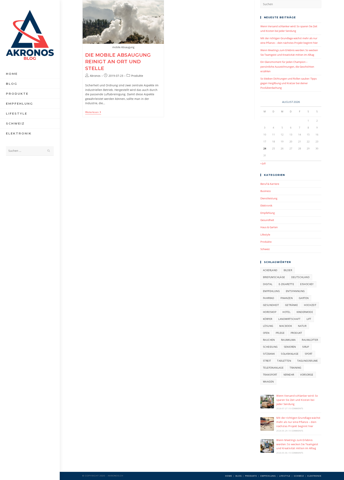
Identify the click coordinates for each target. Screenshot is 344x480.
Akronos (95, 76)
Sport (309, 353)
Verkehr (288, 374)
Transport (270, 374)
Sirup (305, 347)
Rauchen (269, 340)
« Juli (263, 163)
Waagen (268, 381)
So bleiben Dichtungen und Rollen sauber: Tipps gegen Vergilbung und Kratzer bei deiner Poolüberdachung (288, 83)
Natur (302, 326)
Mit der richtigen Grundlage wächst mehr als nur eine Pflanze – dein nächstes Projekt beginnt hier (298, 422)
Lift (309, 319)
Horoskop (269, 312)
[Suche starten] (49, 151)
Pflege (280, 333)
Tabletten (284, 360)
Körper (267, 319)
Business (265, 191)
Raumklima (288, 340)
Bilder (288, 270)
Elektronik (266, 205)
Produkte (137, 76)
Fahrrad (268, 298)
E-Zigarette (286, 284)
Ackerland (270, 270)
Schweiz (265, 249)
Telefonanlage (273, 367)
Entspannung (295, 291)
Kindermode (305, 312)
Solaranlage (289, 353)
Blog (239, 475)
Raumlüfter (310, 340)
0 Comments (296, 408)
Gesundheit (267, 220)
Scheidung (270, 347)
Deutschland (300, 277)
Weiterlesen (93, 112)
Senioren (290, 347)
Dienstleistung (268, 198)
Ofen (266, 333)
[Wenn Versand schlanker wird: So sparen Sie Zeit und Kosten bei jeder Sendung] (267, 401)
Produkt (296, 333)
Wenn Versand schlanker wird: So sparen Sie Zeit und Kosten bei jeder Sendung (297, 400)
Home (228, 475)
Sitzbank (269, 353)
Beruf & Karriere (269, 184)
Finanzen (286, 298)
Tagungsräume (307, 360)
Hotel (286, 312)
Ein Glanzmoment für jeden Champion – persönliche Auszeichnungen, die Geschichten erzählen (287, 66)
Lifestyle (265, 234)
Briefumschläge (274, 277)
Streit (267, 360)
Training (295, 367)
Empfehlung (267, 213)
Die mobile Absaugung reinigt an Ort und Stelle (118, 61)
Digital (268, 284)
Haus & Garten (269, 227)
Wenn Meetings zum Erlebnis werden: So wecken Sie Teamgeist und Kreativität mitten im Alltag (297, 444)
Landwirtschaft (289, 319)
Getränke (291, 305)
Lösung (268, 326)
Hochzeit (310, 305)
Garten (304, 298)
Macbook (285, 326)
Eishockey (307, 284)
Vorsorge (306, 374)
